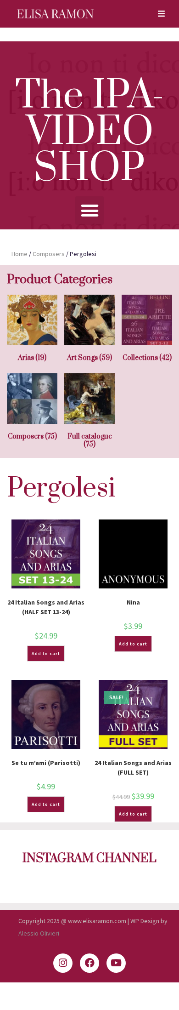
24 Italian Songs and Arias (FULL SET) (133, 767)
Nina (133, 602)
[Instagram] (63, 963)
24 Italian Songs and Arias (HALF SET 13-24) (45, 607)
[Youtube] (116, 963)
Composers (49, 254)
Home (19, 254)
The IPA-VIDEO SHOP (89, 133)
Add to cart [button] (46, 653)
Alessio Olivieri (38, 933)
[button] (89, 210)
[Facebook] (89, 963)
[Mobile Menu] (158, 13)
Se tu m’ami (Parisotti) (45, 763)
